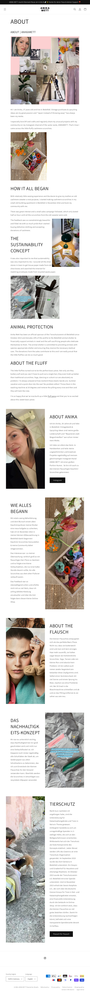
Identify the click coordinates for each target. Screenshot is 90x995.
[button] (5, 9)
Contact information (68, 989)
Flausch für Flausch (61, 934)
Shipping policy (79, 987)
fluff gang (52, 396)
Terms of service (67, 987)
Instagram (57, 480)
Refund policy (45, 987)
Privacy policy (55, 987)
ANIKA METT (22, 987)
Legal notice (80, 989)
